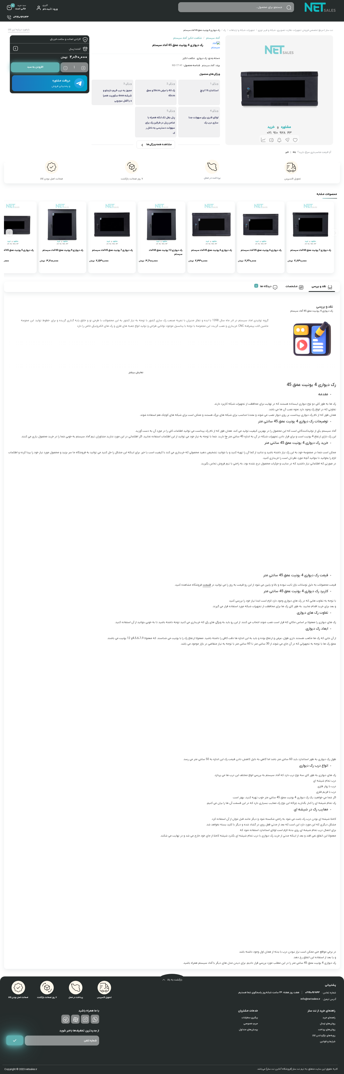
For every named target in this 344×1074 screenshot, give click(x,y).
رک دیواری (202, 58)
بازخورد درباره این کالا (19, 29)
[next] (9, 232)
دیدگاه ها (266, 286)
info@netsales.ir (310, 999)
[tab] (322, 287)
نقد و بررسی (319, 286)
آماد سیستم (208, 65)
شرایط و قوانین (327, 1041)
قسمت (207, 585)
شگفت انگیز (189, 58)
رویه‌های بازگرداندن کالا (323, 1035)
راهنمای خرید (328, 1017)
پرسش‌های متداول (248, 1029)
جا (226, 436)
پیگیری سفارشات (249, 1017)
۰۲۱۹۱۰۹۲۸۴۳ (312, 992)
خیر (287, 152)
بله (294, 152)
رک (224, 30)
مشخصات (291, 286)
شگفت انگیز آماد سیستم (187, 38)
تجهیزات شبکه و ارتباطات (242, 30)
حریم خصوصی (250, 1023)
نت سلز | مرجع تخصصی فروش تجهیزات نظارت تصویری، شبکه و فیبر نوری (295, 30)
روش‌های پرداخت (326, 1029)
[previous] (334, 232)
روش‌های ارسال (327, 1023)
